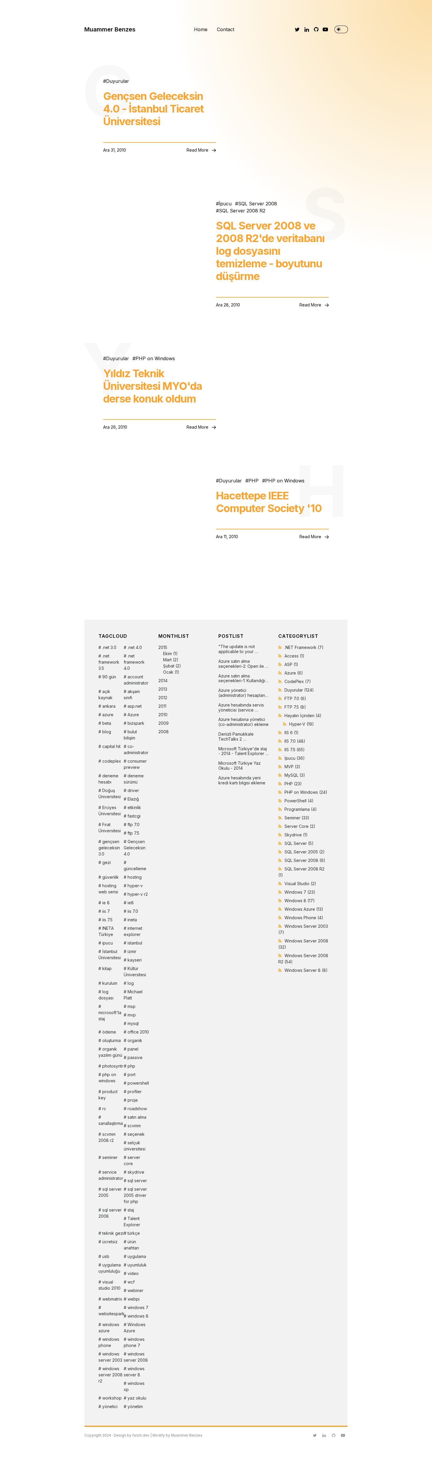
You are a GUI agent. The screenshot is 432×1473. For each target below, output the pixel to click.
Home (200, 29)
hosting (135, 877)
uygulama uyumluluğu (109, 1268)
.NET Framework (304, 647)
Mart (167, 659)
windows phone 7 (134, 1342)
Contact (225, 29)
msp (131, 1006)
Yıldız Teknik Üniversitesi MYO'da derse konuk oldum (152, 386)
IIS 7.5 (294, 749)
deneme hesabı (108, 778)
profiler (135, 1091)
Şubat (168, 665)
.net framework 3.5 (108, 662)
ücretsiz (110, 1241)
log (131, 983)
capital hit (111, 746)
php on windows (107, 1077)
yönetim (135, 1406)
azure (107, 714)
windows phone (108, 1342)
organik (135, 1040)
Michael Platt (133, 994)
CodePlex (297, 681)
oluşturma (111, 1040)
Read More (198, 149)
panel (133, 1048)
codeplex (111, 761)
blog (106, 731)
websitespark (111, 1313)
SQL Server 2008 (257, 204)
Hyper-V (301, 724)
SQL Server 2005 (304, 851)
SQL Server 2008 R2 (242, 211)
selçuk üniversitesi (134, 1145)
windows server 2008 (136, 1357)
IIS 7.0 (294, 741)
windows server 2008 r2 (110, 1374)
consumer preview (135, 764)
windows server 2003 (110, 1357)
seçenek (136, 1134)
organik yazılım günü (110, 1052)
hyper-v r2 (138, 894)
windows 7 (138, 1307)
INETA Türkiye (106, 931)
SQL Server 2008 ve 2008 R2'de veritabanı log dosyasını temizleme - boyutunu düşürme (270, 251)
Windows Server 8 (306, 970)
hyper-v (135, 885)
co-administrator (136, 749)
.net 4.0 (135, 647)
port (131, 1074)
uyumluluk (137, 1264)
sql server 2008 (110, 1213)
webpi (134, 1298)
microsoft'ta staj (109, 1015)
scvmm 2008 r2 (106, 1137)
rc (104, 1108)
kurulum (109, 983)
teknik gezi (113, 1233)
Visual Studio (300, 883)
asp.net (135, 706)
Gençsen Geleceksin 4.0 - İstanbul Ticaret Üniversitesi (153, 109)
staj (131, 1209)
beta (106, 723)
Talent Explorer (132, 1221)
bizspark (136, 723)
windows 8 (138, 1315)
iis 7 (106, 911)
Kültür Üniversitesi (135, 971)
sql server (137, 1180)
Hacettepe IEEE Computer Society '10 (269, 502)
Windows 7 (299, 892)
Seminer (296, 817)
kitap (107, 968)
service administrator (110, 1175)
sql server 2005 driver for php (135, 1195)
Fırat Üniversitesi (109, 827)
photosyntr (112, 1065)
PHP (253, 481)
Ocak (168, 672)
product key (108, 1094)
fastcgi (134, 815)
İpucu (225, 204)
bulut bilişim (130, 734)
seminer (110, 1157)
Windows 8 (299, 900)
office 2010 (138, 1031)
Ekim (167, 653)
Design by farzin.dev (132, 1435)
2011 (162, 706)
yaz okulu (137, 1397)
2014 (163, 680)
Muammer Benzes (109, 29)
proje (133, 1100)
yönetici (110, 1406)
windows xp (134, 1386)
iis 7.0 (133, 911)
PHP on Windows (155, 358)
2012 (162, 697)
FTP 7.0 (295, 698)
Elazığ (133, 798)
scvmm (134, 1125)
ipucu (107, 942)
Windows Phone (303, 917)
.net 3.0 (109, 647)
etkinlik (134, 807)
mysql (133, 1023)
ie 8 (106, 902)
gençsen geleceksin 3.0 (109, 847)
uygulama (137, 1256)
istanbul (135, 942)
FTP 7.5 (295, 706)
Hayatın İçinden (303, 715)
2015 (169, 660)
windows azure (108, 1327)
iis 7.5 (107, 919)
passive (135, 1057)
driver (133, 790)
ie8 (131, 902)
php (131, 1065)
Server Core (299, 826)
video (133, 1273)
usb (105, 1256)
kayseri (135, 959)
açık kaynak (105, 694)
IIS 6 (291, 732)
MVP (292, 766)
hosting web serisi (108, 888)
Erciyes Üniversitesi (109, 810)
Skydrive (296, 834)
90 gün (109, 676)
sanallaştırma (110, 1123)
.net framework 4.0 (134, 662)
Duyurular (117, 81)
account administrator (136, 679)
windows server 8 (134, 1371)
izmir (132, 951)
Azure (133, 714)
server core (132, 1160)
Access (294, 655)
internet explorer (133, 931)
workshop (112, 1397)
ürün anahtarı (131, 1244)
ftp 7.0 (134, 824)
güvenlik (110, 877)
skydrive (136, 1172)
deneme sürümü (134, 778)
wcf (131, 1281)
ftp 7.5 (133, 833)
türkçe (134, 1233)
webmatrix (112, 1298)
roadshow (137, 1108)
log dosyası (105, 994)
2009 (163, 723)
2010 (163, 714)
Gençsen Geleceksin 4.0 (134, 847)
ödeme (109, 1031)
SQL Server (299, 843)
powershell (138, 1083)
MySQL (294, 775)
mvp (132, 1014)
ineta (132, 919)
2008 (163, 731)
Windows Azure (134, 1327)
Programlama (300, 809)
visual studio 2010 (109, 1285)
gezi (106, 862)
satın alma (137, 1117)
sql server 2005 (110, 1192)
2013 (162, 689)
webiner (135, 1290)
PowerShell (299, 800)
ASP (291, 664)
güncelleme (135, 868)
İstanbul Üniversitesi (109, 954)
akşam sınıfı (132, 694)
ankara (108, 706)
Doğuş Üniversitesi (109, 793)
